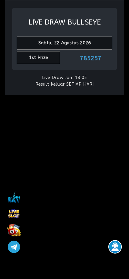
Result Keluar (50, 84)
